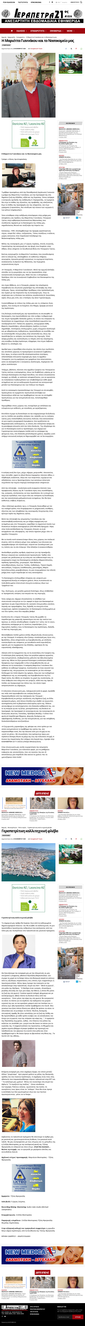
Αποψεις (61, 155)
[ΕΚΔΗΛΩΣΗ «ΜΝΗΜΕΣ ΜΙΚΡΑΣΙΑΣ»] (14, 803)
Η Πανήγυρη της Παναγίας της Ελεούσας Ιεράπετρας (68, 143)
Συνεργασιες (6, 45)
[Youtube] (52, 2)
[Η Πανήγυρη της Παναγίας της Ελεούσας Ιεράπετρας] (42, 803)
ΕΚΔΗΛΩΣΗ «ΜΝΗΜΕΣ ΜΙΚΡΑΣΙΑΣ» (69, 129)
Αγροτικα (62, 167)
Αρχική (4, 37)
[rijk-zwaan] (28, 148)
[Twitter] (71, 48)
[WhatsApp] (81, 48)
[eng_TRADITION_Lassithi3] (70, 218)
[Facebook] (49, 2)
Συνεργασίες (20, 37)
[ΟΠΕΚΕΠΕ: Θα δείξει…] (70, 803)
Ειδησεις (61, 127)
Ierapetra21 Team (36, 48)
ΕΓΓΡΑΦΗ (78, 1317)
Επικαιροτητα (63, 140)
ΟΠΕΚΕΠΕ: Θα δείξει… (65, 157)
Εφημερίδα (11, 37)
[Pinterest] (76, 48)
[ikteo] (28, 470)
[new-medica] (42, 776)
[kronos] (70, 73)
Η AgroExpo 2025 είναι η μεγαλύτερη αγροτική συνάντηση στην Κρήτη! (70, 169)
